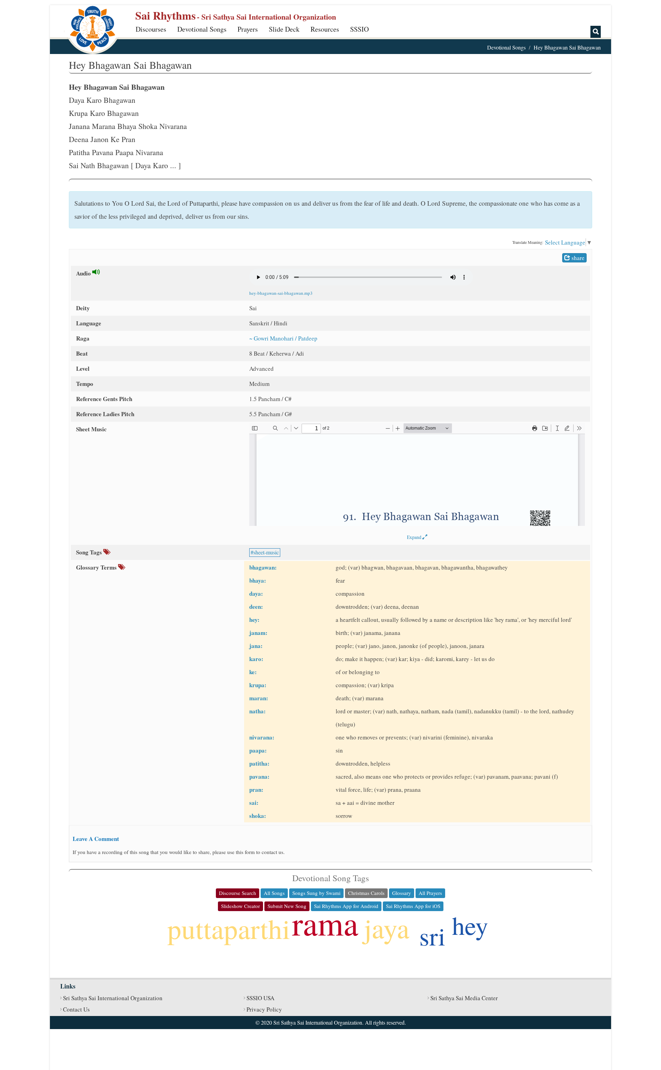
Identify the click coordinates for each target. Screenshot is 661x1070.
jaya (386, 927)
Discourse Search (237, 892)
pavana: (259, 776)
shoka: (257, 815)
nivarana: (261, 737)
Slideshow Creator (240, 906)
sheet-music (266, 552)
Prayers (248, 29)
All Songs (274, 892)
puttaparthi (228, 928)
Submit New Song (286, 906)
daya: (256, 593)
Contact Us (76, 1009)
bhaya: (257, 580)
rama (325, 923)
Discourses (151, 29)
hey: (254, 619)
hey (470, 925)
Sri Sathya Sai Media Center (464, 998)
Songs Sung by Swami (316, 892)
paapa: (258, 750)
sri (432, 936)
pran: (256, 789)
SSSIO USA (260, 998)
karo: (256, 659)
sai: (254, 802)
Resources (325, 29)
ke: (253, 672)
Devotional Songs (202, 29)
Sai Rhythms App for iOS (413, 906)
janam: (258, 632)
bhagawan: (263, 567)
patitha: (259, 763)
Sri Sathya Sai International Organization (112, 998)
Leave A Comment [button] (96, 838)
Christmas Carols (366, 892)
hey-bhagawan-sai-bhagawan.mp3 (281, 293)
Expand (414, 537)
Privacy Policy (264, 1009)
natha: (257, 711)
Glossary (401, 892)
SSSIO (359, 29)
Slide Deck (284, 29)
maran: (258, 698)
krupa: (257, 685)
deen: (256, 606)
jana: (256, 645)
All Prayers (430, 892)
